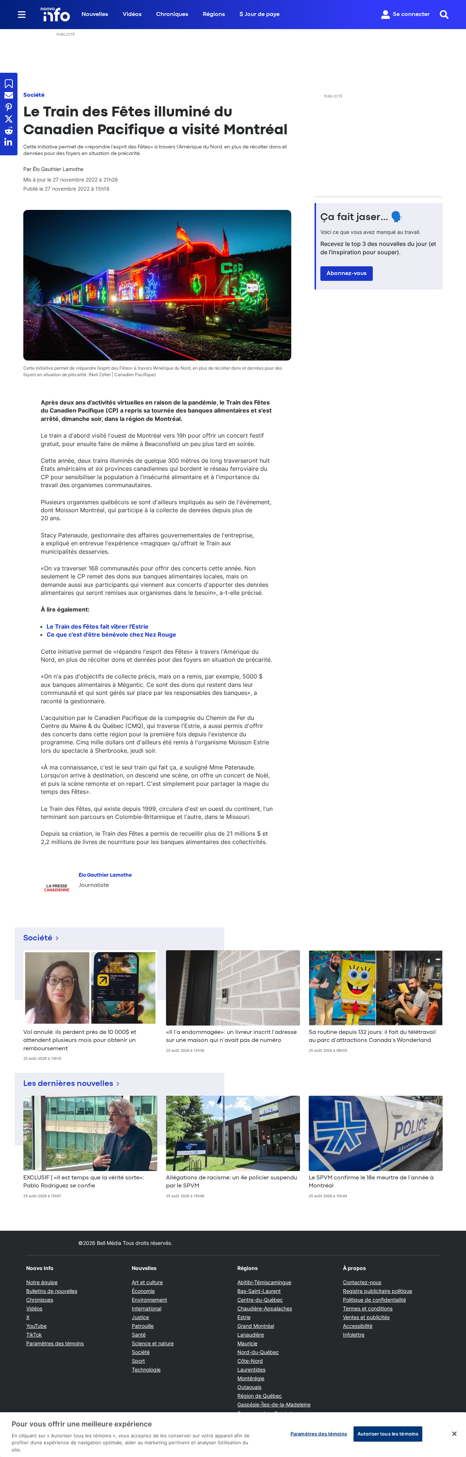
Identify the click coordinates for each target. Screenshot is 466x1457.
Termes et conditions (367, 1308)
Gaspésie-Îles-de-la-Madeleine (274, 1404)
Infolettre (353, 1334)
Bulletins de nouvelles (51, 1291)
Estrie (243, 1317)
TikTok (34, 1334)
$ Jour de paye (260, 14)
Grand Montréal (255, 1326)
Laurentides (251, 1369)
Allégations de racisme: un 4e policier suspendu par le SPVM (231, 1182)
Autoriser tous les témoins (388, 1434)
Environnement (149, 1300)
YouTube (36, 1326)
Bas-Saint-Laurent (259, 1291)
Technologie (146, 1369)
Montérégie (250, 1378)
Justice (140, 1317)
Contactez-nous (362, 1282)
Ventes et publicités (366, 1317)
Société (33, 95)
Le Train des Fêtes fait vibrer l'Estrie (98, 626)
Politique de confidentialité (374, 1300)
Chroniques (172, 14)
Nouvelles (95, 14)
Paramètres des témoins (55, 1343)
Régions (214, 14)
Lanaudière (250, 1334)
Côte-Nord (250, 1361)
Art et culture (147, 1282)
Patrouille (143, 1326)
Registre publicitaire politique (377, 1291)
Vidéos (132, 14)
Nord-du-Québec (258, 1352)
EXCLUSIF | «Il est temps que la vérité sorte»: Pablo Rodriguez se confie (83, 1182)
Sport (138, 1361)
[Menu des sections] (22, 14)
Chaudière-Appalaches (264, 1308)
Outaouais (249, 1387)
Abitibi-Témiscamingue (264, 1282)
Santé (139, 1334)
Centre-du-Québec (260, 1300)
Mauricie (247, 1343)
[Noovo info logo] (55, 14)
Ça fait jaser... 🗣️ (361, 217)
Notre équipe (42, 1282)
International (146, 1308)
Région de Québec (259, 1396)
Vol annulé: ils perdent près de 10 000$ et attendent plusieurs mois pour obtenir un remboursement (79, 1040)
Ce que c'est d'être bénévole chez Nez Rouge (111, 634)
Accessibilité (357, 1326)
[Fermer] (454, 1434)
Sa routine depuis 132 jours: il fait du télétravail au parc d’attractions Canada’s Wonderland (372, 1036)
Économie (143, 1291)
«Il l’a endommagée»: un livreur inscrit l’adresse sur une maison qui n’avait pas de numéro (231, 1036)
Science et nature (153, 1343)
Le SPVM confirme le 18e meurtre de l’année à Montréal (371, 1182)
